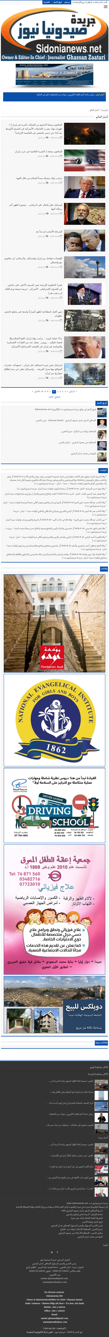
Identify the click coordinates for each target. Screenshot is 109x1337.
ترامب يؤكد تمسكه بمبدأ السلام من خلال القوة (39, 178)
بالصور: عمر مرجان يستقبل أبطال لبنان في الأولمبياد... (71, 1156)
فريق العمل (58, 2)
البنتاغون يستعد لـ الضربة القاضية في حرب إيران (38, 151)
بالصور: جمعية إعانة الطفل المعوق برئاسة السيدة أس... (70, 1081)
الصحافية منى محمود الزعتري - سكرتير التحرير (77, 443)
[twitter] (52, 1252)
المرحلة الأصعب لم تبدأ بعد (49, 231)
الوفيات (103, 470)
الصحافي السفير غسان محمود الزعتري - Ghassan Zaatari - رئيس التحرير (66, 420)
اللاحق (37, 391)
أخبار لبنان (100, 95)
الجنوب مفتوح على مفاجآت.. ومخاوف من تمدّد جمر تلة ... (68, 1125)
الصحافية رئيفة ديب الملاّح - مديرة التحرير (78, 431)
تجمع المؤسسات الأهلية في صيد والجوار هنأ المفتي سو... (70, 1178)
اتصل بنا (47, 2)
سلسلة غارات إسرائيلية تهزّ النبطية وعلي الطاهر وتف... (71, 1092)
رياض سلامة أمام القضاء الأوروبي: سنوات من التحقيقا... (70, 1114)
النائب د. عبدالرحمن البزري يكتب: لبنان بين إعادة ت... (70, 1189)
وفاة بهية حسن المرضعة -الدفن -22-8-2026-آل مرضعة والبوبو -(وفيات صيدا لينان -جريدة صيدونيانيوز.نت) (61, 489)
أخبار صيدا (103, 1138)
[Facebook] (57, 1252)
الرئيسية (104, 110)
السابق (72, 391)
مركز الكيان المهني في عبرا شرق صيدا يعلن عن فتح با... (70, 1167)
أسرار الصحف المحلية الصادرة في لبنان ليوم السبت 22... (70, 1103)
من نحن (67, 2)
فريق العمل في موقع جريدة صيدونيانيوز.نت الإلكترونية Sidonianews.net (65, 409)
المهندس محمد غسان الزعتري (83, 454)
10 (42, 391)
